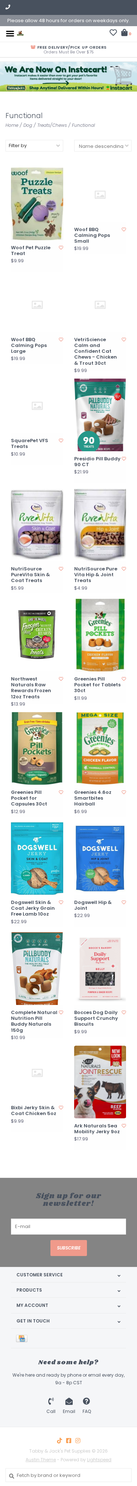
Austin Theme (41, 1460)
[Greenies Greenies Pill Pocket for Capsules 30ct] (37, 748)
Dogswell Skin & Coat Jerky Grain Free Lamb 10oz (33, 908)
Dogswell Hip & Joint (93, 906)
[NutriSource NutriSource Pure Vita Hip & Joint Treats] (100, 525)
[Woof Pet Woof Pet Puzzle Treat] (37, 203)
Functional (83, 125)
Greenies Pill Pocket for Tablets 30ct (97, 685)
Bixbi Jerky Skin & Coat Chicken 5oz (33, 1111)
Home (11, 125)
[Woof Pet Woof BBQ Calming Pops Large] (37, 305)
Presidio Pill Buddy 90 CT (97, 462)
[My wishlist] (113, 33)
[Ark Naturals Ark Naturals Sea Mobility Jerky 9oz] (100, 1082)
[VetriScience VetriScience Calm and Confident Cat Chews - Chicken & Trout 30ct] (100, 305)
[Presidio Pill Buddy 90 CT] (100, 415)
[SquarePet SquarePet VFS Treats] (37, 406)
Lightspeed (99, 1460)
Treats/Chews (52, 125)
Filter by (18, 145)
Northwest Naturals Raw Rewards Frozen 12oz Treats (31, 688)
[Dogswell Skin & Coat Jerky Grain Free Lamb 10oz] (37, 858)
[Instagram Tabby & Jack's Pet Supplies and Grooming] (78, 1440)
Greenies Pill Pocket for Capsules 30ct (29, 798)
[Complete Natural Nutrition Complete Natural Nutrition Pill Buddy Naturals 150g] (37, 968)
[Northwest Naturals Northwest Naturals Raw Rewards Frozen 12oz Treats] (37, 635)
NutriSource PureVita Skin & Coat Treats (30, 575)
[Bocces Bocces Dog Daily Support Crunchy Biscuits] (100, 968)
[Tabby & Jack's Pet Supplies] (20, 33)
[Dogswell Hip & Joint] (100, 858)
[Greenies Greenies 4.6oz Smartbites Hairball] (100, 748)
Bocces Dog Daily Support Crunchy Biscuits (96, 1018)
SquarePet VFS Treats (29, 444)
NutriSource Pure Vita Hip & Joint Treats (95, 575)
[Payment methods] (23, 1338)
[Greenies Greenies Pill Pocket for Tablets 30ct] (100, 635)
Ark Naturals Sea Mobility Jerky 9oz (97, 1129)
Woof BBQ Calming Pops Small (92, 236)
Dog (27, 125)
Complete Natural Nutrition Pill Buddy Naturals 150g (34, 1021)
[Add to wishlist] (61, 248)
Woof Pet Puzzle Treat (30, 251)
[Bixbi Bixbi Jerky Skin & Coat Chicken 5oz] (37, 1073)
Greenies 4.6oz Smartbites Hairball (92, 798)
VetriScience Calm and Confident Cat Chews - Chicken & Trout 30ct (95, 351)
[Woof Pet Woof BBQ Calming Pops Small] (100, 194)
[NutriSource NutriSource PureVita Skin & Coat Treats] (37, 525)
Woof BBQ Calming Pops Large (29, 346)
